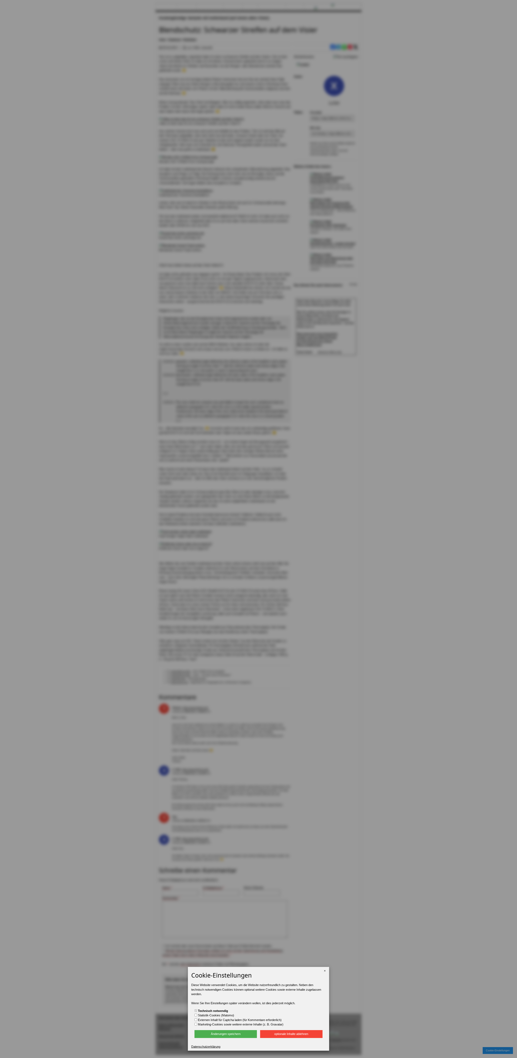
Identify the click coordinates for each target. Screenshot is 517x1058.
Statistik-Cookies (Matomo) (215, 1015)
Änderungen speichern (226, 1034)
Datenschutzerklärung (205, 1046)
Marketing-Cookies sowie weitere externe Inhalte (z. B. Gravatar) (240, 1024)
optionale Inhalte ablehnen (291, 1034)
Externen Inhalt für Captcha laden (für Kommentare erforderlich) (239, 1020)
